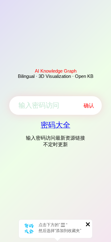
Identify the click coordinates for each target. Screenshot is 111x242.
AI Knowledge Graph (55, 71)
